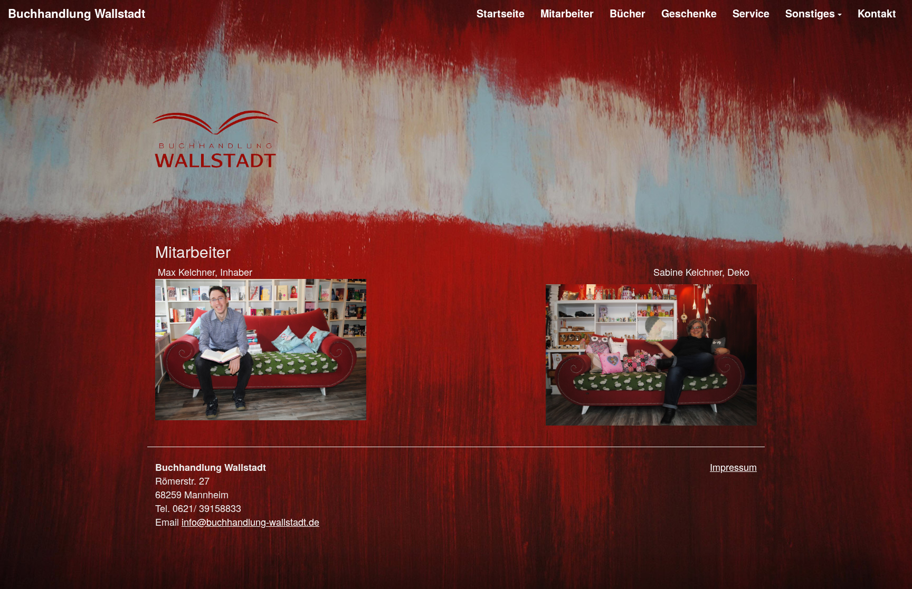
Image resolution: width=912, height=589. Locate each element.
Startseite (501, 13)
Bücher (627, 13)
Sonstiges (810, 13)
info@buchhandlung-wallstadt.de (250, 521)
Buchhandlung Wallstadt (76, 13)
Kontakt (877, 13)
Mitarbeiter (567, 13)
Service (751, 13)
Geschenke (689, 13)
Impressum (733, 467)
